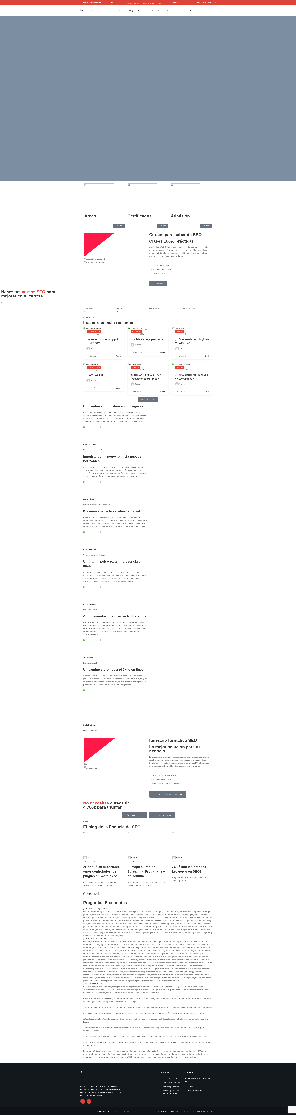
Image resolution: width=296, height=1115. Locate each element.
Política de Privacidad (171, 1079)
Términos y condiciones (171, 1087)
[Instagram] (189, 2)
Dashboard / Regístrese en (206, 3)
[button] (162, 226)
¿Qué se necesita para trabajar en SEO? (97, 939)
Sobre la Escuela (173, 11)
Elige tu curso (90, 66)
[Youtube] (186, 2)
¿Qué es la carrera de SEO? (93, 984)
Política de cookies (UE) (171, 1083)
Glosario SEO (94, 375)
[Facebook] (182, 2)
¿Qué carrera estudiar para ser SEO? (96, 909)
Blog (131, 11)
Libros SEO (156, 11)
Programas (142, 11)
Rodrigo (90, 857)
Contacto (188, 11)
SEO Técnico (134, 862)
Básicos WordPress (92, 862)
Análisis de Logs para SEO (147, 339)
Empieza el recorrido (93, 152)
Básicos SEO (178, 862)
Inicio (121, 11)
